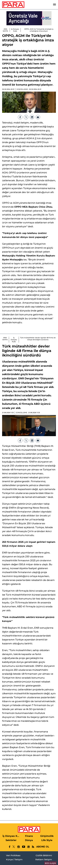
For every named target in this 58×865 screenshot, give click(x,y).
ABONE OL (42, 846)
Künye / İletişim (14, 859)
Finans (29, 836)
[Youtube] (23, 847)
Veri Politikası (13, 855)
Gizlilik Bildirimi (44, 855)
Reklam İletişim (43, 859)
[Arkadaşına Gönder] (38, 117)
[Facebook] (20, 117)
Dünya (29, 840)
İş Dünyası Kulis (15, 30)
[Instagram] (18, 847)
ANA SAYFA (5, 30)
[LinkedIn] (32, 117)
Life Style (46, 840)
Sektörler (11, 840)
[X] (26, 117)
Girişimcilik (47, 836)
